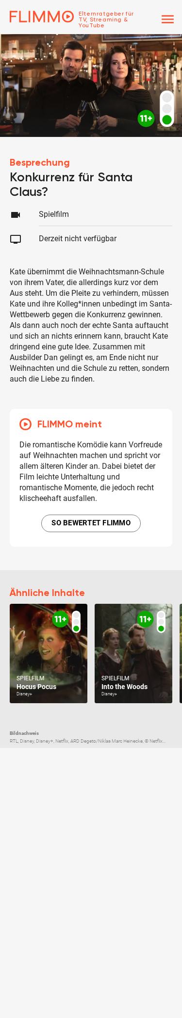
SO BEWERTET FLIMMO (91, 523)
